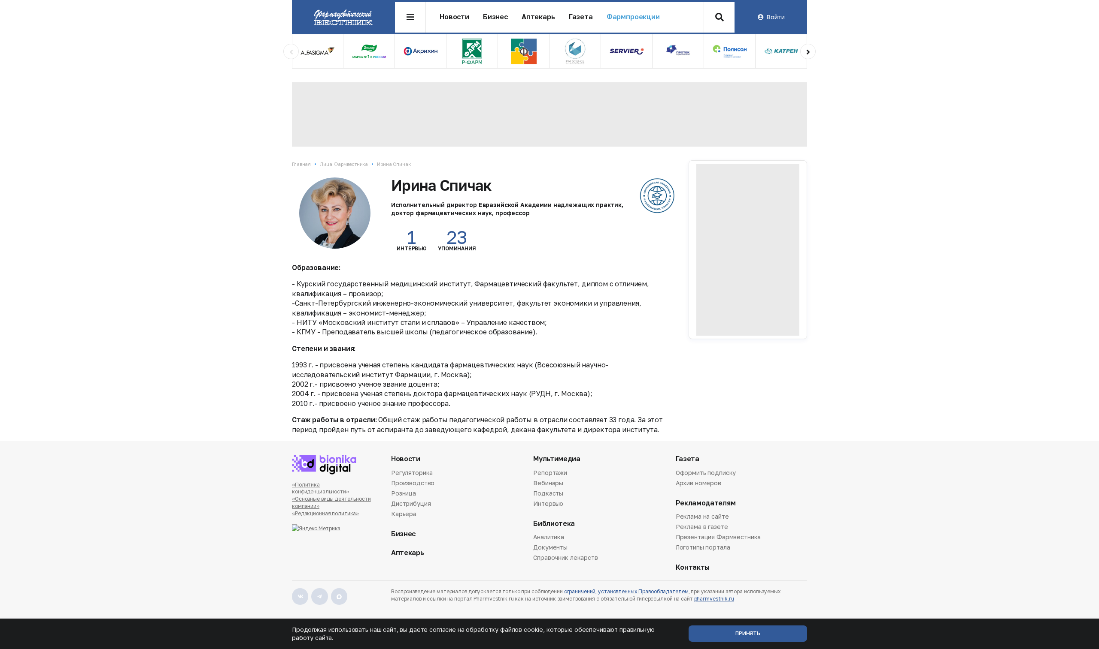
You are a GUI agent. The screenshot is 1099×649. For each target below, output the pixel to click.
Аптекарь (538, 17)
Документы (550, 547)
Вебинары (548, 483)
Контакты (693, 567)
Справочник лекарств (565, 557)
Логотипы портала (703, 547)
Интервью (548, 503)
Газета (581, 17)
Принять (747, 633)
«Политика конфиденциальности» (320, 488)
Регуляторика (412, 473)
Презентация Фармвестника (718, 537)
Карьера (403, 513)
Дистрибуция (411, 503)
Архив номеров (698, 483)
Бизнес (495, 17)
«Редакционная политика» (325, 513)
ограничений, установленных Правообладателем (626, 591)
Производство (412, 483)
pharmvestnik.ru (714, 598)
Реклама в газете (702, 526)
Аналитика (548, 538)
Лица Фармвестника (344, 164)
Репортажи (550, 473)
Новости (454, 17)
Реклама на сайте (702, 517)
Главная (301, 164)
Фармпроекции (633, 17)
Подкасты (548, 493)
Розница (403, 493)
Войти (775, 17)
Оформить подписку (706, 473)
